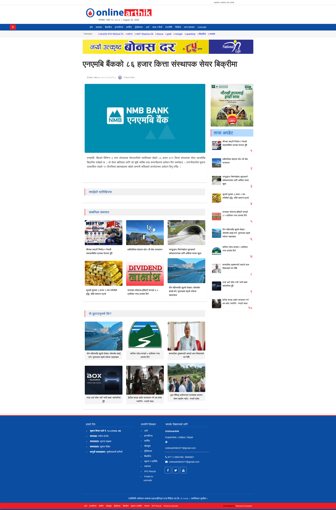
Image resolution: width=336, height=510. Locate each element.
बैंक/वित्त (108, 27)
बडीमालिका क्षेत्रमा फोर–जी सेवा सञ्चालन (144, 249)
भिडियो (178, 27)
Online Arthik (129, 77)
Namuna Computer (244, 506)
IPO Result (150, 471)
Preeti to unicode (148, 478)
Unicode (202, 27)
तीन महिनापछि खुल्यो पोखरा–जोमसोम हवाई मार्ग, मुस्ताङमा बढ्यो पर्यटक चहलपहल (184, 291)
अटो (147, 27)
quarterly (190, 34)
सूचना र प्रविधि (150, 461)
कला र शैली (157, 27)
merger (179, 34)
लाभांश (212, 34)
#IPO (130, 34)
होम (91, 27)
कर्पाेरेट (129, 27)
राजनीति (168, 27)
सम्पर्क (232, 3)
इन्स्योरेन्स (119, 27)
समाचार (99, 27)
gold (169, 34)
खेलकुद (147, 446)
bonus (160, 34)
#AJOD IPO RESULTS (112, 34)
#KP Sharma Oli (144, 34)
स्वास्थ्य (147, 466)
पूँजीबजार (139, 27)
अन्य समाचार (189, 27)
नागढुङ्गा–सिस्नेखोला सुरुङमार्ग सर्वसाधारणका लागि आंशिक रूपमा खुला (235, 180)
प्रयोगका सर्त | (225, 3)
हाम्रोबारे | (217, 3)
